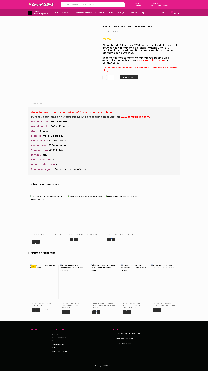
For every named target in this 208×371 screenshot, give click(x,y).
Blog (142, 13)
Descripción (36, 103)
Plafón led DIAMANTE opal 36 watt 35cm (174, 26)
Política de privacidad (60, 348)
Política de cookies (59, 351)
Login (163, 12)
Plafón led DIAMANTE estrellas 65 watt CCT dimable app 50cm (177, 26)
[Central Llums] (41, 4)
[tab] (36, 103)
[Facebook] (29, 334)
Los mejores (121, 13)
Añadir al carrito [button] (34, 242)
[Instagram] (32, 334)
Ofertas (111, 13)
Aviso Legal (56, 334)
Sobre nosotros (58, 344)
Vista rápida (38, 242)
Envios (54, 341)
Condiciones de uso (60, 337)
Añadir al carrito (129, 77)
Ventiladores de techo (83, 13)
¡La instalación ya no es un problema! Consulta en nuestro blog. (139, 69)
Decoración (99, 13)
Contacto (133, 13)
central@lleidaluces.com (125, 343)
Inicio (57, 13)
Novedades (66, 13)
